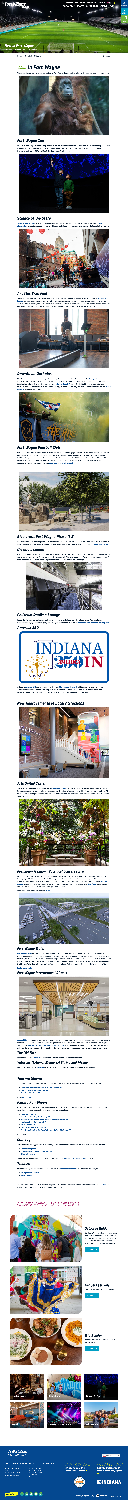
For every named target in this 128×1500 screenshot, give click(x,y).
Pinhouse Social (61, 384)
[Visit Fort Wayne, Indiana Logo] (17, 1453)
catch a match (67, 463)
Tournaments (80, 3)
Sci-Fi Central (27, 1125)
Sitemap (46, 1463)
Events (80, 6)
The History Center (67, 687)
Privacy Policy (35, 1463)
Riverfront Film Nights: (34, 1117)
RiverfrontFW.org (101, 544)
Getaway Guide (96, 1228)
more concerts (27, 1097)
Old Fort (36, 1058)
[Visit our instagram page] (26, 1494)
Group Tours (92, 3)
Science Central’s (24, 223)
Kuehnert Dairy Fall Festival (32, 1122)
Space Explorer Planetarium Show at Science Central (43, 1119)
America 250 (30, 687)
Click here (105, 1185)
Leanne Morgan (27, 1149)
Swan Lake (25, 1175)
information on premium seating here (93, 622)
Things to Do (69, 6)
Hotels (104, 6)
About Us (101, 3)
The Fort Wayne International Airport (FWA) (46, 1045)
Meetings (69, 3)
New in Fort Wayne (33, 56)
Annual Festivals (97, 1285)
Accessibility (22, 1040)
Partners (17, 1463)
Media (24, 1463)
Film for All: (32, 1127)
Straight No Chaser (29, 1173)
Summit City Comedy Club (75, 1158)
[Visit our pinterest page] (41, 1494)
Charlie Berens (27, 1154)
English (109, 1455)
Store (53, 1463)
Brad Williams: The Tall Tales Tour (35, 1151)
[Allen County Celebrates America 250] (64, 658)
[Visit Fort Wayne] (17, 5)
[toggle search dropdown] (114, 3)
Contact (8, 1463)
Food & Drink (92, 6)
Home (19, 56)
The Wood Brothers (29, 1093)
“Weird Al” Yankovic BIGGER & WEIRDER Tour (40, 1087)
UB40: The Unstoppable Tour (33, 1090)
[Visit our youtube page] (36, 1494)
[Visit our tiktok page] (31, 1494)
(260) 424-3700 (14, 1475)
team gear (53, 463)
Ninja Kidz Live (27, 1114)
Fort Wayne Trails (24, 953)
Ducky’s (92, 379)
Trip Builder (93, 1335)
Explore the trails (24, 968)
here (48, 891)
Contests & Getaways (61, 1424)
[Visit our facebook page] (22, 1494)
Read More (91, 1249)
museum (40, 1067)
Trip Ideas (54, 1396)
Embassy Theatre (67, 1168)
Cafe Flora (91, 884)
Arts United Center (59, 788)
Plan (112, 6)
